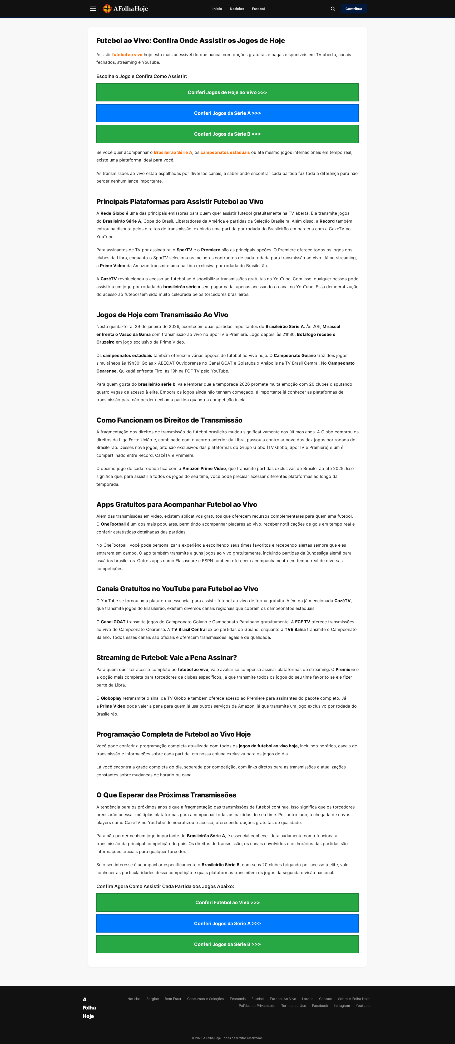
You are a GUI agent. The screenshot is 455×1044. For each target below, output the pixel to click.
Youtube (363, 1005)
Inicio (217, 9)
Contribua (353, 9)
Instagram (342, 1005)
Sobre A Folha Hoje (354, 999)
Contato (325, 999)
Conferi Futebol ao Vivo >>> (227, 902)
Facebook (320, 1005)
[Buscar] (333, 8)
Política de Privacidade (257, 1005)
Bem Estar (173, 999)
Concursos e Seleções (205, 999)
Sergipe (152, 999)
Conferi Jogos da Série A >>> (227, 113)
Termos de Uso (293, 1005)
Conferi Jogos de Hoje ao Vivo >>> (227, 92)
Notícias (237, 9)
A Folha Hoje (89, 1007)
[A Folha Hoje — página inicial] (125, 9)
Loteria (307, 999)
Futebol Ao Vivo (283, 999)
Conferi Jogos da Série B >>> (227, 134)
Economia (238, 999)
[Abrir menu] (93, 8)
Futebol (258, 9)
